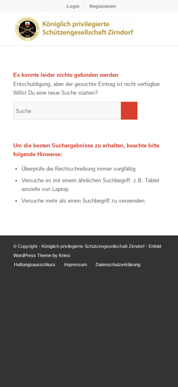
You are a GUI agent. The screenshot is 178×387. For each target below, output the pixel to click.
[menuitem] (73, 6)
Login (73, 6)
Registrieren (102, 6)
